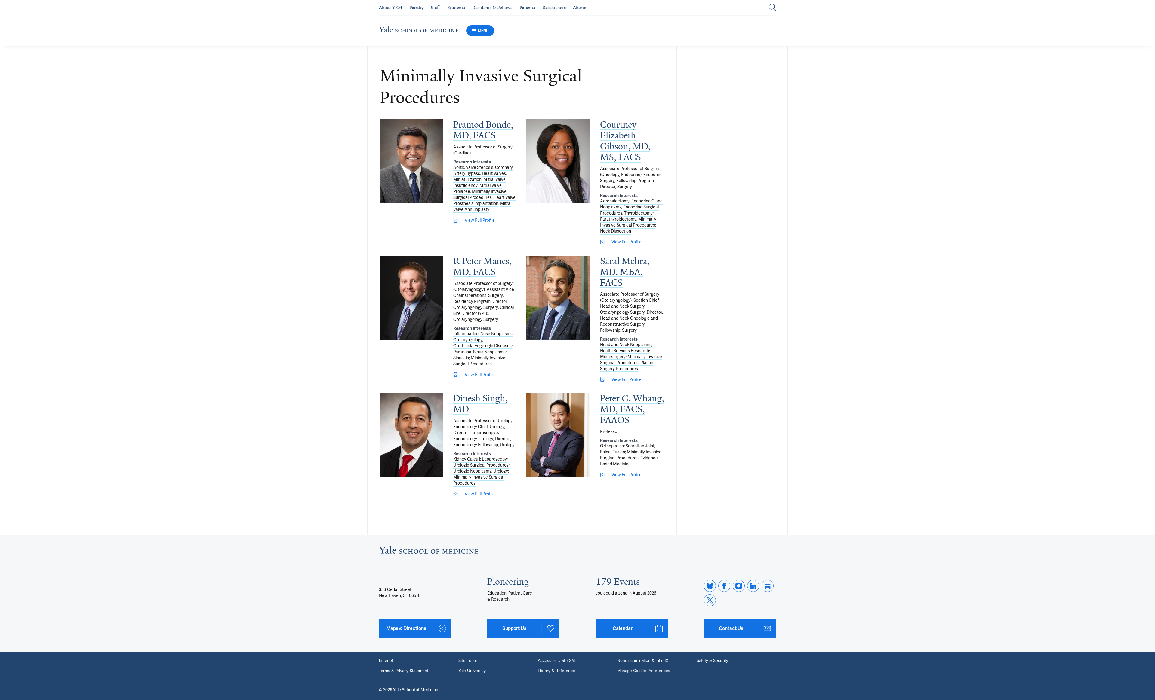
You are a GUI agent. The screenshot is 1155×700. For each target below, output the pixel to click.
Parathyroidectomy (618, 219)
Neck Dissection (615, 231)
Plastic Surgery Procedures (626, 365)
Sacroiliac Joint (640, 446)
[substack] (768, 586)
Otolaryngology (467, 339)
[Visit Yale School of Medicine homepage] (428, 551)
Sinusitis (461, 358)
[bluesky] (710, 586)
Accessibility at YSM (556, 660)
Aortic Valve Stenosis (473, 167)
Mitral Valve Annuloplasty (482, 206)
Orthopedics (612, 446)
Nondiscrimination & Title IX (642, 660)
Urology (500, 471)
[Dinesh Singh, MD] (411, 435)
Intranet (386, 660)
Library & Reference (556, 671)
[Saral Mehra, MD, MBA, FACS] (558, 298)
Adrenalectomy (615, 201)
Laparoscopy (494, 459)
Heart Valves (494, 173)
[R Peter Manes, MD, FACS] (411, 298)
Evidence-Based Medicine (629, 461)
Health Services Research (624, 350)
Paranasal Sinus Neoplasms (479, 352)
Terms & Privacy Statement (403, 671)
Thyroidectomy (638, 213)
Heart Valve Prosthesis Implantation (484, 200)
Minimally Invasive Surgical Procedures (480, 194)
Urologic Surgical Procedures (481, 465)
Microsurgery (613, 356)
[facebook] (724, 586)
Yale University (472, 671)
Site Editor (467, 660)
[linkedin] (753, 586)
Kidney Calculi (466, 459)
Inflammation (466, 333)
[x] (710, 600)
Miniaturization (467, 179)
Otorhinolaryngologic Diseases (482, 345)
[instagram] (739, 586)
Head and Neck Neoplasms (625, 344)
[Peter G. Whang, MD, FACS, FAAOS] (558, 435)
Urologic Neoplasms (472, 471)
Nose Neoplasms (496, 333)
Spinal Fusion (612, 452)
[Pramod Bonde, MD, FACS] (411, 161)
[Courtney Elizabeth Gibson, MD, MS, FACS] (558, 161)
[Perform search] (772, 8)
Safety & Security (712, 660)
